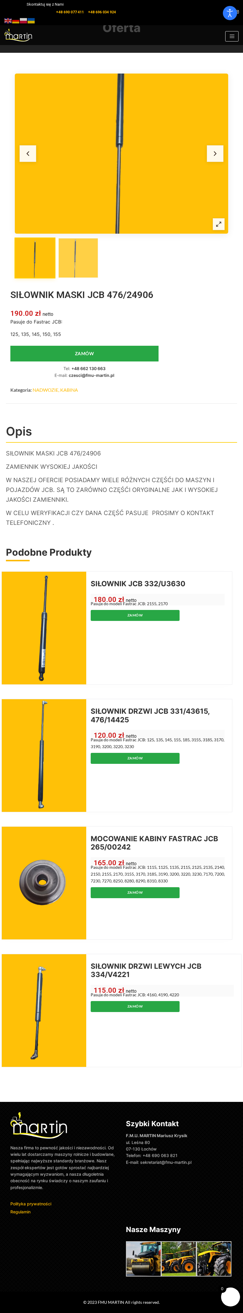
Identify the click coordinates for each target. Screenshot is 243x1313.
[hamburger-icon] (232, 36)
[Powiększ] (219, 224)
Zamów (84, 353)
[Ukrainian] (31, 20)
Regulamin (20, 1211)
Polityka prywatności (31, 1203)
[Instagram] (237, 11)
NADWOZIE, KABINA (55, 390)
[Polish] (24, 20)
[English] (8, 20)
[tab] (35, 258)
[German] (16, 20)
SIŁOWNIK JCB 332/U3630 (138, 583)
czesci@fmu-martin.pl (91, 375)
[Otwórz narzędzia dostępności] (230, 13)
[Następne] (215, 153)
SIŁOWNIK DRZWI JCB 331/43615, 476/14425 (150, 715)
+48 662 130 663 (88, 368)
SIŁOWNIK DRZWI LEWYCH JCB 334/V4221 (146, 970)
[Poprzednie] (28, 153)
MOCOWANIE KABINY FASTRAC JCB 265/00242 (154, 843)
